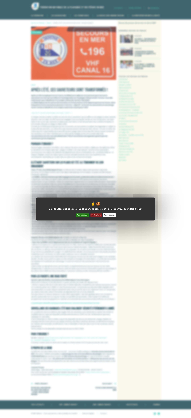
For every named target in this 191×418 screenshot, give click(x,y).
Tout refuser (96, 215)
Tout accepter (82, 215)
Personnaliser (109, 215)
